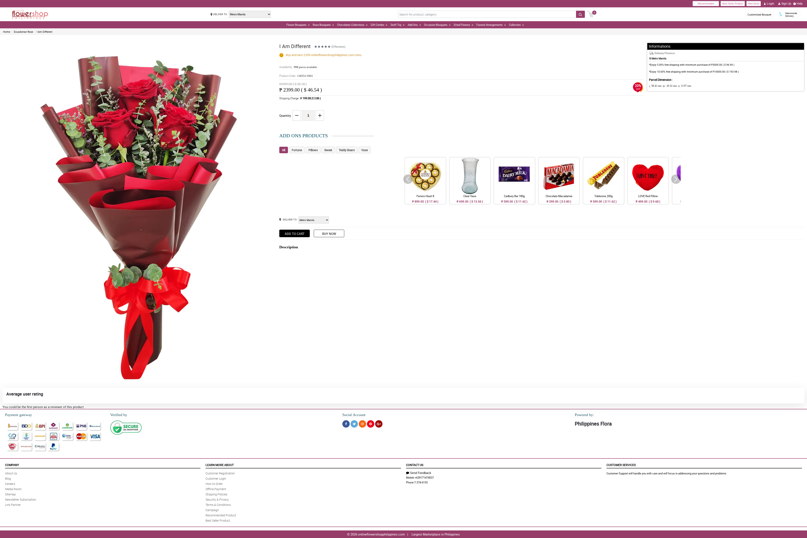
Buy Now (329, 234)
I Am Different (44, 31)
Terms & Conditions (218, 505)
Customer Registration (220, 473)
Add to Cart (295, 234)
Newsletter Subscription (20, 499)
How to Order (214, 484)
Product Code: (296, 76)
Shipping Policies (216, 494)
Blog (8, 478)
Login (770, 3)
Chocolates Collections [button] (350, 25)
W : (670, 86)
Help (800, 3)
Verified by (118, 415)
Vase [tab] (364, 150)
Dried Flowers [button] (462, 25)
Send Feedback (420, 473)
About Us (11, 473)
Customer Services (621, 465)
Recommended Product (221, 515)
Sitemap (10, 494)
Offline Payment (216, 489)
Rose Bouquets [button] (322, 25)
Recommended (706, 3)
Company (12, 465)
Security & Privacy (217, 499)
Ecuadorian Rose (23, 31)
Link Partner (13, 505)
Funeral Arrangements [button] (489, 25)
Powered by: (584, 415)
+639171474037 (424, 477)
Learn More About (220, 465)
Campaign (212, 510)
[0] (590, 14)
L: (655, 86)
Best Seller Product (733, 3)
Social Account (353, 415)
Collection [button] (515, 25)
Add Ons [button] (413, 25)
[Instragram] (362, 424)
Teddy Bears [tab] (347, 150)
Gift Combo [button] (377, 25)
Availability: (298, 67)
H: (684, 86)
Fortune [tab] (297, 150)
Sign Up (786, 3)
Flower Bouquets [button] (296, 25)
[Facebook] (346, 424)
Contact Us (414, 465)
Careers (10, 484)
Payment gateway (18, 415)
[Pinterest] (370, 424)
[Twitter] (354, 424)
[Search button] (580, 14)
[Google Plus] (378, 424)
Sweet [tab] (328, 150)
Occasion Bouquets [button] (435, 25)
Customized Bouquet (759, 14)
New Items (753, 3)
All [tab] (283, 150)
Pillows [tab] (313, 150)
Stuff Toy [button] (395, 25)
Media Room (13, 489)
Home (6, 31)
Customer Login (216, 478)
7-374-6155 (421, 482)
